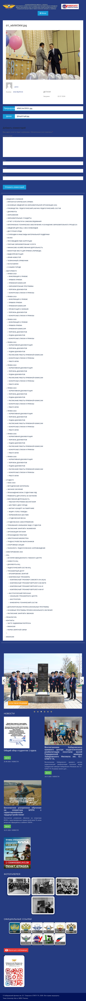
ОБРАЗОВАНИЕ (12, 215)
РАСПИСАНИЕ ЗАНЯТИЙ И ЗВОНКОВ (20, 613)
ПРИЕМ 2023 (11, 388)
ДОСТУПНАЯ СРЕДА (14, 231)
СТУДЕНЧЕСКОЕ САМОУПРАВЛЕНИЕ (20, 522)
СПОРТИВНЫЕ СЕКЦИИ (15, 545)
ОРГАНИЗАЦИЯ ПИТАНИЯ (16, 532)
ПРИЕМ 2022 (11, 365)
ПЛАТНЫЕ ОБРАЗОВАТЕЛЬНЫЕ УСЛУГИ (21, 244)
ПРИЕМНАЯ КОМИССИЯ (17, 283)
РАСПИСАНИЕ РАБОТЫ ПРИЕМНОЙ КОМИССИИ (26, 355)
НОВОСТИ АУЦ (12, 561)
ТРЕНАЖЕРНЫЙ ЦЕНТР (15, 571)
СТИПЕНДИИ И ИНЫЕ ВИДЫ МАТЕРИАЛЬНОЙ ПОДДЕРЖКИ (28, 234)
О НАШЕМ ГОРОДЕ (14, 267)
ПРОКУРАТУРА (11, 617)
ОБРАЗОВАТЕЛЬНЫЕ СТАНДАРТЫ (19, 218)
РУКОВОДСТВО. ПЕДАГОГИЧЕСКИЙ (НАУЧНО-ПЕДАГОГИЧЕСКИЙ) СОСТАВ (34, 208)
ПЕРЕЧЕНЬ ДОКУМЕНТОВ (18, 289)
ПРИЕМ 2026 (11, 456)
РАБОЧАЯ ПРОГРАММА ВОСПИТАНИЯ (22, 502)
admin (16, 87)
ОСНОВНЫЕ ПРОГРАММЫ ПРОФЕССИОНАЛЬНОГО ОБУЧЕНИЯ (29, 610)
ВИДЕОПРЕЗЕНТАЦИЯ (15, 254)
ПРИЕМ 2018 (11, 274)
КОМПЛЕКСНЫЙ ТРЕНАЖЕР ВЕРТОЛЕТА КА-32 (26, 586)
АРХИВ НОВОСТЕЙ (14, 257)
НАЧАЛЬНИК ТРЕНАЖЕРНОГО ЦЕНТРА (23, 596)
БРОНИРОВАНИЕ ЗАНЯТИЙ (18, 574)
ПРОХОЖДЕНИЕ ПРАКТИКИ (17, 535)
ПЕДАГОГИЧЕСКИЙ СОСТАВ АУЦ (19, 568)
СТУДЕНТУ (10, 480)
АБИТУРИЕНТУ (11, 271)
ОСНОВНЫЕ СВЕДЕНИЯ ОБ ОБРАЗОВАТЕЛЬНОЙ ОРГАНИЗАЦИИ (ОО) (32, 205)
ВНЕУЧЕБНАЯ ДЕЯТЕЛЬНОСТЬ (18, 499)
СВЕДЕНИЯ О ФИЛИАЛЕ (14, 199)
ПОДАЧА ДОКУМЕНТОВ (17, 335)
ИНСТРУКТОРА (15, 599)
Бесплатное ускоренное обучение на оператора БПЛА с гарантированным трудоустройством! (22, 811)
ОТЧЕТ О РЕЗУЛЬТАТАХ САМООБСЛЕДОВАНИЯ (24, 221)
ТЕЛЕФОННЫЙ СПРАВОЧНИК (17, 260)
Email (43, 168)
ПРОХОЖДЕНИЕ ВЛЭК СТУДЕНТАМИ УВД (22, 492)
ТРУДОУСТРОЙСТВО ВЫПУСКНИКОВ (20, 541)
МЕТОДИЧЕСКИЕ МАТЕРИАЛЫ (18, 486)
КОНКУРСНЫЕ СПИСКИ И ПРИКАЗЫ (21, 293)
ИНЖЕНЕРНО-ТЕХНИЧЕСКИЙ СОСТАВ (23, 602)
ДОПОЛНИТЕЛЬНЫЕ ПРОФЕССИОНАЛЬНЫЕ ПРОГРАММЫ (28, 607)
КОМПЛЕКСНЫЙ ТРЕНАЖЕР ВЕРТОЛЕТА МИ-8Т (27, 589)
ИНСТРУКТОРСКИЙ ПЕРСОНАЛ (20, 593)
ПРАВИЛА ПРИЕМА (15, 280)
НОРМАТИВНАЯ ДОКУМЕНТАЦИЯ (21, 345)
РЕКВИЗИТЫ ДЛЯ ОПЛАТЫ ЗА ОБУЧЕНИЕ (22, 496)
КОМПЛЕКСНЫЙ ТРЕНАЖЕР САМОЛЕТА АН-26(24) (28, 580)
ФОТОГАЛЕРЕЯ (12, 264)
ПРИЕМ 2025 (11, 434)
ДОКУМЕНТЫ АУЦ (13, 564)
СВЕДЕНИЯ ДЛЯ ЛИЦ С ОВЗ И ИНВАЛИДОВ (22, 228)
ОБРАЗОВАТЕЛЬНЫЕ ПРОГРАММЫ (21, 286)
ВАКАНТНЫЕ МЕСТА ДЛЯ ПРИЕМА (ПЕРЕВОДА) (24, 251)
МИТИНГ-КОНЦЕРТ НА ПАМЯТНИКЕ (21, 508)
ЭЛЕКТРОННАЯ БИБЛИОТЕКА (18, 538)
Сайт (4, 175)
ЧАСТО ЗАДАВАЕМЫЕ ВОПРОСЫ (19, 623)
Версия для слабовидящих (17, 950)
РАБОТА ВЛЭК (14, 361)
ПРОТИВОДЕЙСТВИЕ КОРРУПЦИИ (19, 241)
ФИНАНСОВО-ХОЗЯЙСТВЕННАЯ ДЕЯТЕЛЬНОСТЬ (25, 247)
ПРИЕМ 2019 (11, 296)
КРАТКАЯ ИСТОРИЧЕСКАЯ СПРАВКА (20, 202)
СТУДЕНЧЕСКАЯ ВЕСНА (17, 518)
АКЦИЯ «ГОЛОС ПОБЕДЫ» (18, 511)
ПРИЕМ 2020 (11, 319)
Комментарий (43, 136)
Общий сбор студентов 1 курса (20, 750)
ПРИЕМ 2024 (11, 411)
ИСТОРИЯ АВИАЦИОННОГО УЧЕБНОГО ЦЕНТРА (24, 558)
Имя (43, 160)
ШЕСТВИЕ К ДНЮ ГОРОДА (18, 505)
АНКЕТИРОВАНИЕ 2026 (14, 552)
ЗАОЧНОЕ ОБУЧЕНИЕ (15, 489)
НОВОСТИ (15, 761)
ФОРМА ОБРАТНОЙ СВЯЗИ (17, 630)
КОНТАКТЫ (10, 620)
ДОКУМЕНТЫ (12, 211)
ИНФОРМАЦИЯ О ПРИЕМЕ (18, 276)
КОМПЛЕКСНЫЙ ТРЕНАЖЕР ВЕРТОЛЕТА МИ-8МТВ (28, 583)
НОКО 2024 (11, 483)
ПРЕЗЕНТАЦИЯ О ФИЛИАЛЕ (19, 309)
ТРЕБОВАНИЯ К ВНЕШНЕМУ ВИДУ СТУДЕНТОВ (24, 525)
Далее (7, 758)
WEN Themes (23, 998)
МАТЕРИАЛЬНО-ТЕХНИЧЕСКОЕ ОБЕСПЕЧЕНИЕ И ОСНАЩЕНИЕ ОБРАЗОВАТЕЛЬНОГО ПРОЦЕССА (42, 225)
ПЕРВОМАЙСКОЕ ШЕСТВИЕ (19, 515)
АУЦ (7, 555)
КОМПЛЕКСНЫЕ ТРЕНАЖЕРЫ (19, 577)
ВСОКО (10, 238)
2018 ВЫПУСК (18, 92)
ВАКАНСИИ (11, 626)
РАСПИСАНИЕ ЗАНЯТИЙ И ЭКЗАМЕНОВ (21, 528)
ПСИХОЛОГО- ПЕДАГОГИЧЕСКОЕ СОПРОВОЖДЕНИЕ (26, 548)
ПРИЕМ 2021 (11, 342)
